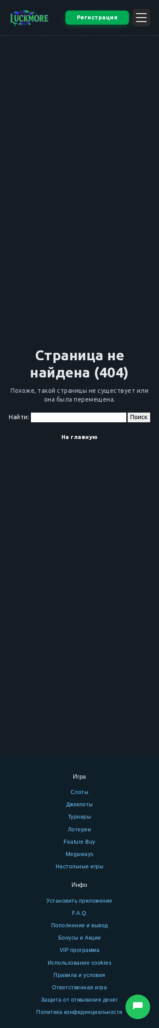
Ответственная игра (79, 987)
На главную (79, 437)
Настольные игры (80, 866)
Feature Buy (79, 842)
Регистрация (97, 17)
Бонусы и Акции (79, 938)
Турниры (79, 817)
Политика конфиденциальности (79, 1012)
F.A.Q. (79, 913)
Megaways (80, 854)
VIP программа (80, 950)
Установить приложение (79, 901)
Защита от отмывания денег (79, 1000)
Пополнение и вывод (79, 925)
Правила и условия (79, 975)
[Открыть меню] (141, 17)
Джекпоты (79, 804)
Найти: (19, 417)
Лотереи (79, 830)
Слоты (80, 792)
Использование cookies (80, 963)
